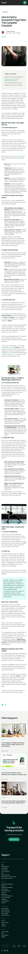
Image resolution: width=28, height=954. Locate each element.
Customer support (5, 901)
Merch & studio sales (5, 897)
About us (3, 920)
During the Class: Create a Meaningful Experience (12, 79)
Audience (3, 892)
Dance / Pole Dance (5, 871)
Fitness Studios (4, 868)
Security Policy (19, 946)
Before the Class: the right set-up (14, 77)
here (16, 332)
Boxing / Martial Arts (5, 875)
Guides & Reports (4, 935)
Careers (3, 924)
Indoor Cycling (4, 869)
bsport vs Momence (5, 915)
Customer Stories (5, 931)
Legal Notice (14, 946)
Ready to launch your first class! (13, 85)
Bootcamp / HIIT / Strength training (8, 876)
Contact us (3, 926)
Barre (2, 873)
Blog (2, 933)
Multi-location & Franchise (6, 878)
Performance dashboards (6, 896)
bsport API (3, 902)
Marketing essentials (5, 890)
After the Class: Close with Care (13, 83)
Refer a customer (5, 922)
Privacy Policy (24, 946)
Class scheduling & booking (7, 884)
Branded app (4, 894)
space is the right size (17, 156)
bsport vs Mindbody (5, 910)
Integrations (4, 899)
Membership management (6, 887)
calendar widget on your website (11, 354)
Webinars (3, 936)
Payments (3, 885)
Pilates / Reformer (5, 866)
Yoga (2, 864)
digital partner (9, 347)
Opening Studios (4, 908)
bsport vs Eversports (5, 911)
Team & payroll (4, 889)
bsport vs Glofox (4, 913)
